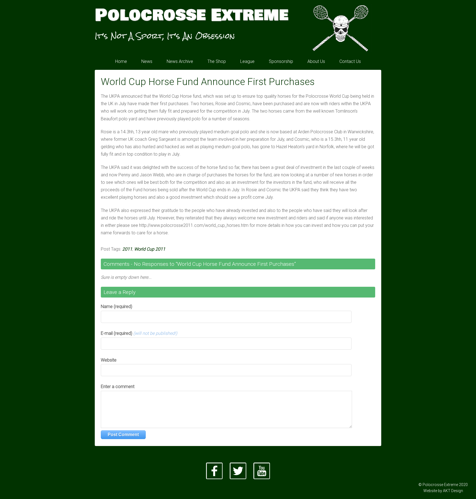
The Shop (216, 61)
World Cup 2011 (149, 249)
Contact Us (350, 61)
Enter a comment (117, 386)
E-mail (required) (139, 333)
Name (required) (116, 306)
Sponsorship (281, 61)
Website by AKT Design (443, 491)
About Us (316, 61)
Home (121, 61)
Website (109, 360)
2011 (127, 249)
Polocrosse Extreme (191, 15)
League (247, 61)
